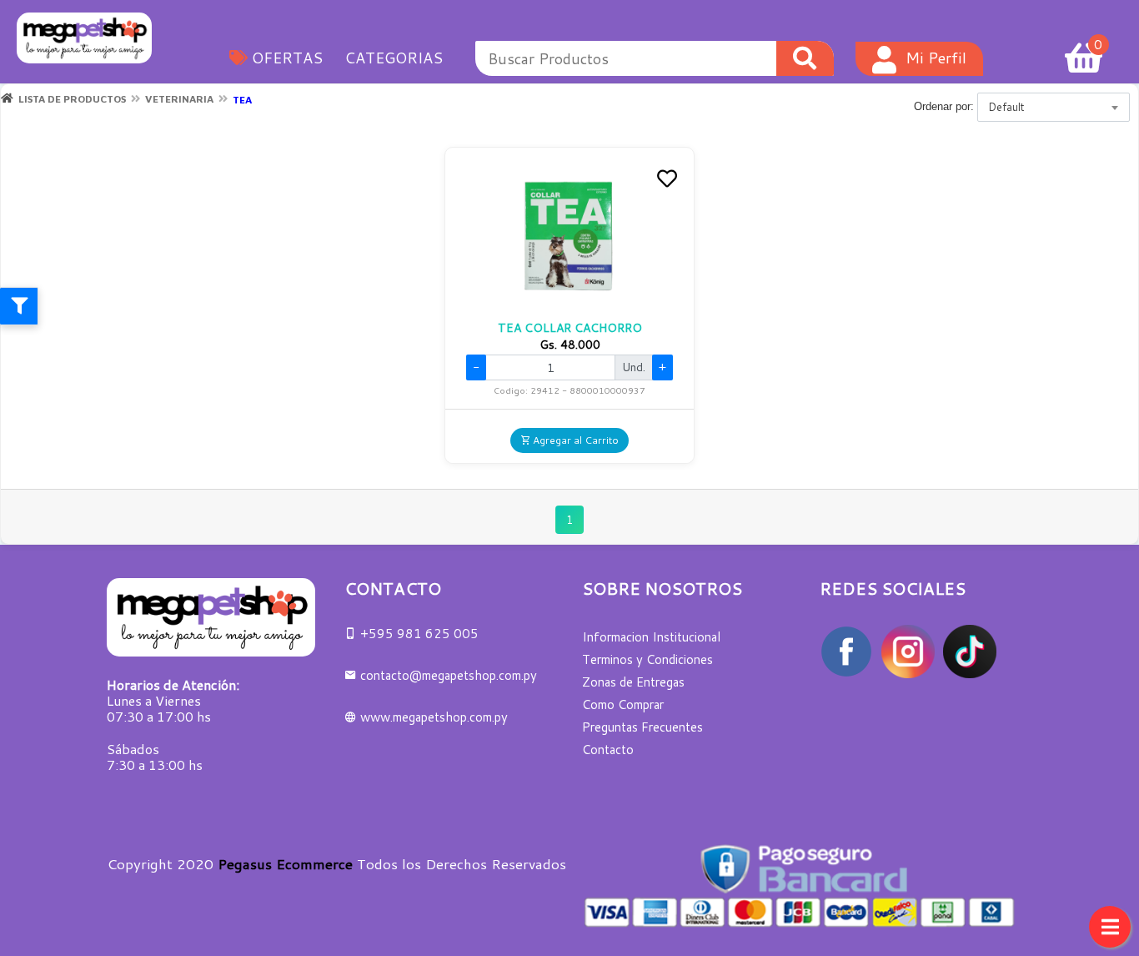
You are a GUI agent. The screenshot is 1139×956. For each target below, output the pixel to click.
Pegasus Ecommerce (285, 863)
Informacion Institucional (651, 637)
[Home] (7, 98)
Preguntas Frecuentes (642, 727)
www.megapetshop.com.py (432, 717)
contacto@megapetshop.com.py (448, 675)
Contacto (608, 749)
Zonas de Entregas (633, 682)
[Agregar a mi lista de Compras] (667, 181)
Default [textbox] (1006, 106)
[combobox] (1053, 107)
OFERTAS (285, 57)
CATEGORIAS (393, 57)
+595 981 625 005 (418, 633)
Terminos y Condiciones (647, 659)
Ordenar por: (944, 106)
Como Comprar (623, 704)
